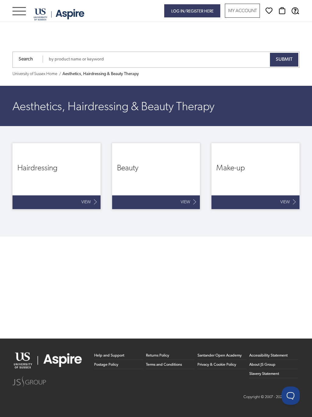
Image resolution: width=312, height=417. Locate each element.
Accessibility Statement (268, 355)
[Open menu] (19, 11)
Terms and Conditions (164, 365)
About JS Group (262, 365)
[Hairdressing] (56, 176)
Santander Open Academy (219, 355)
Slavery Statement (264, 374)
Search (26, 59)
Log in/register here (192, 11)
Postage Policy (106, 365)
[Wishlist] (269, 10)
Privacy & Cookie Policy (216, 365)
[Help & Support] (295, 10)
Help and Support (109, 355)
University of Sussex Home (34, 74)
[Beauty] (156, 176)
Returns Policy (157, 355)
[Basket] (282, 10)
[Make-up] (255, 176)
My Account (242, 11)
